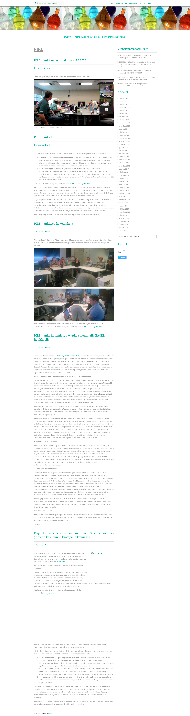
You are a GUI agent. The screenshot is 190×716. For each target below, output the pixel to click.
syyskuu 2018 (123, 147)
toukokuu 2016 (124, 184)
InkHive (50, 713)
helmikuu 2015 (124, 215)
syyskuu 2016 (123, 181)
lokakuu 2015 (123, 203)
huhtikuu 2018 (124, 157)
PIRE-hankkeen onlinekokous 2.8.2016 (60, 60)
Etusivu (67, 37)
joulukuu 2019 (124, 129)
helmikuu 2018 (124, 163)
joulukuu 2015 (124, 197)
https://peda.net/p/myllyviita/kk (79, 183)
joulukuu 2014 (124, 221)
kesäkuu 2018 (123, 150)
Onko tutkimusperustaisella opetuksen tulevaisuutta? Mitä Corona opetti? (132, 85)
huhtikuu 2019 (124, 135)
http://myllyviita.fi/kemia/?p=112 (67, 356)
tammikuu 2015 (124, 218)
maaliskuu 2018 (124, 160)
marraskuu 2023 (124, 107)
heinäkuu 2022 (124, 111)
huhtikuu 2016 (124, 187)
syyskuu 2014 (123, 227)
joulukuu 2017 (124, 169)
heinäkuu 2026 (124, 98)
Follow (123, 257)
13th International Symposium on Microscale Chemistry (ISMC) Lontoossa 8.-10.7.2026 (135, 56)
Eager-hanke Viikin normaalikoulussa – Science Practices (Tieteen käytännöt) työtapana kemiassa (74, 535)
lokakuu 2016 (123, 178)
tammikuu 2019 (124, 141)
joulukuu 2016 (124, 175)
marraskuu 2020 (124, 123)
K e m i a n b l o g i (95, 18)
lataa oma (61, 562)
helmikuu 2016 (124, 190)
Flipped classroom (118, 3)
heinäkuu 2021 (124, 120)
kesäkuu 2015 (123, 206)
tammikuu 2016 (124, 194)
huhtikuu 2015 (124, 209)
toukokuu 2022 (124, 117)
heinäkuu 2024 (124, 104)
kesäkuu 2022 (123, 114)
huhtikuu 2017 (124, 172)
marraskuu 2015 (124, 200)
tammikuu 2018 (124, 166)
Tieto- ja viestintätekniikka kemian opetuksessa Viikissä (100, 37)
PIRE (150, 3)
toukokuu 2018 (124, 154)
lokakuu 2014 (123, 224)
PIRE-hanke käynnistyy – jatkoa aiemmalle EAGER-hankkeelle (70, 337)
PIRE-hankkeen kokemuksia (53, 223)
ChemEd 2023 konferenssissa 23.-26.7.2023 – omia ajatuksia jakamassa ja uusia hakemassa (136, 78)
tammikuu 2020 (124, 126)
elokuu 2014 (123, 230)
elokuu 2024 (123, 101)
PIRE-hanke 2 (43, 137)
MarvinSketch (135, 3)
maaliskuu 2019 (124, 138)
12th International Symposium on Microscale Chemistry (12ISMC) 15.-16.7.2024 (135, 72)
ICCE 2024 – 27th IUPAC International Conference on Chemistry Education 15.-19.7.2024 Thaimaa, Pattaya (136, 64)
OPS (144, 3)
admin (48, 68)
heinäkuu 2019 (124, 132)
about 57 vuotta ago (125, 251)
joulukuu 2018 (124, 144)
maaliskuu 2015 (124, 212)
